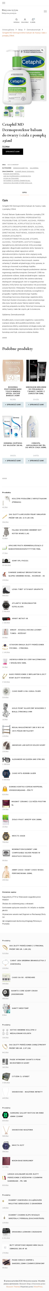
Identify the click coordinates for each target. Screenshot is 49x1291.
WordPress (38, 1287)
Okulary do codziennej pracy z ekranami (17, 903)
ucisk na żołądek (11, 178)
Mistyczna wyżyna (10, 10)
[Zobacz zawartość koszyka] (33, 20)
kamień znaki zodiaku (24, 171)
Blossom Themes (13, 1287)
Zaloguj (24, 22)
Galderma (34, 168)
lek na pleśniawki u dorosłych (17, 176)
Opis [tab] (24, 192)
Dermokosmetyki (20, 168)
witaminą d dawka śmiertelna (16, 181)
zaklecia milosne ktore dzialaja (17, 183)
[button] (42, 50)
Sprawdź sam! (13, 152)
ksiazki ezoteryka (11, 174)
